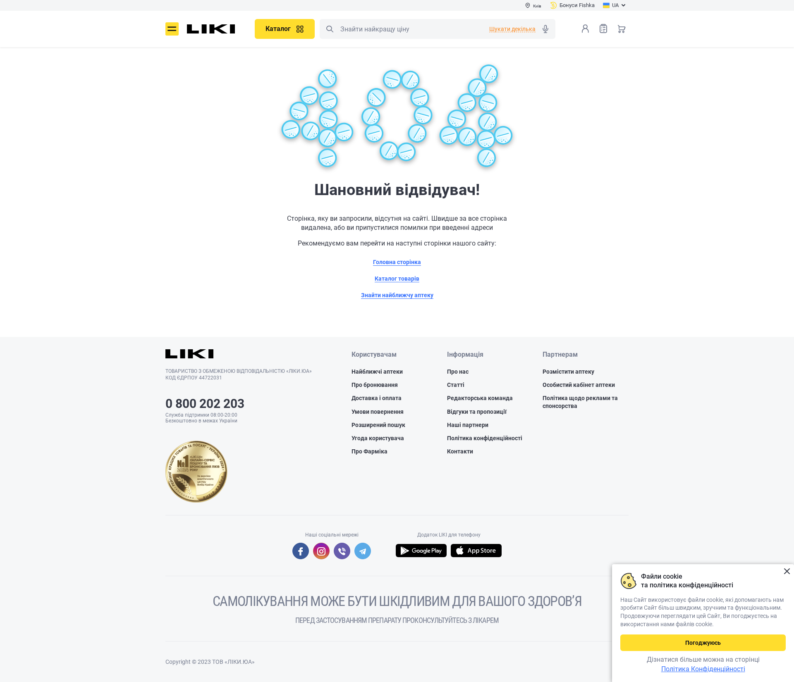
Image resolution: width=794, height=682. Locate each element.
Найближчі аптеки (377, 371)
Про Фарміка (369, 451)
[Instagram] (321, 551)
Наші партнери (467, 425)
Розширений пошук (378, 425)
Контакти (460, 451)
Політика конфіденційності (484, 438)
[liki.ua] (211, 28)
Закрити (787, 571)
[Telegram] (362, 551)
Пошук (330, 29)
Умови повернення (378, 411)
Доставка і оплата (377, 398)
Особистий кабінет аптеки (579, 385)
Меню (172, 29)
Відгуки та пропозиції (477, 411)
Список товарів (603, 28)
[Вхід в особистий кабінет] (585, 28)
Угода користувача (378, 438)
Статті (455, 385)
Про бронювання (375, 385)
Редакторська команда (480, 398)
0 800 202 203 (204, 403)
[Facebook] (300, 551)
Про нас (458, 371)
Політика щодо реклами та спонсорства (580, 402)
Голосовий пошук (545, 29)
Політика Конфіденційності (703, 669)
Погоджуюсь (703, 642)
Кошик (622, 28)
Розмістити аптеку (568, 371)
